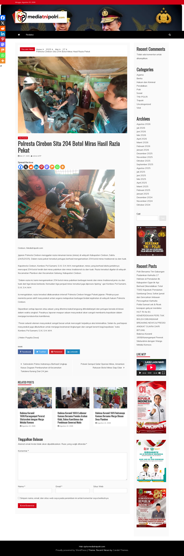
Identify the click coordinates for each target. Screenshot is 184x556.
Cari (138, 213)
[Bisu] (159, 373)
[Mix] (52, 167)
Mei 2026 (141, 135)
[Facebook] (20, 167)
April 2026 (142, 138)
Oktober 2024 (143, 204)
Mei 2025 (141, 179)
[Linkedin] (36, 167)
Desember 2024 (144, 197)
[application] (151, 367)
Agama (140, 74)
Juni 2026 (141, 131)
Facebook (26, 351)
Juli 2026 (141, 127)
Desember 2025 (144, 153)
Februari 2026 (143, 146)
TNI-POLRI (23, 138)
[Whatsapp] (57, 167)
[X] (25, 167)
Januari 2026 (143, 149)
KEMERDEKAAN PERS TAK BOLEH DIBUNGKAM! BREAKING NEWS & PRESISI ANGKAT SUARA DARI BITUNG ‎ (151, 322)
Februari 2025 (143, 190)
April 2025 (142, 182)
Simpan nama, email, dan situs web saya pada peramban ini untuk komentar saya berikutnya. (64, 498)
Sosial (139, 93)
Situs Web (98, 486)
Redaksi (30, 34)
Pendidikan (142, 85)
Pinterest (57, 351)
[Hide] (1, 66)
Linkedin (73, 351)
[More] (62, 167)
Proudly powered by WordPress (71, 550)
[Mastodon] (46, 167)
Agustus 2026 (143, 124)
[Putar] (140, 373)
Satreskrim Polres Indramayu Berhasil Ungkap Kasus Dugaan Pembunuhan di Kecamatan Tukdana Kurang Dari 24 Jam (44, 368)
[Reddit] (31, 167)
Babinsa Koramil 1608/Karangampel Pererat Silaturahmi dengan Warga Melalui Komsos (32, 417)
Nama (21, 486)
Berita (139, 78)
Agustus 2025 (143, 168)
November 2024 (145, 201)
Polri (139, 89)
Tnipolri (140, 100)
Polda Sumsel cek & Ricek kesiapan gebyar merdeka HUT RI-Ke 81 (149, 308)
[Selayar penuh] (163, 373)
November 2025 (145, 157)
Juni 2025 (141, 175)
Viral (139, 107)
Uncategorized (144, 104)
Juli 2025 (141, 171)
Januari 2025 (143, 193)
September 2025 (145, 164)
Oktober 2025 (143, 160)
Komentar (23, 450)
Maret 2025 (142, 186)
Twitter (42, 351)
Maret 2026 (142, 142)
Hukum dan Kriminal (146, 82)
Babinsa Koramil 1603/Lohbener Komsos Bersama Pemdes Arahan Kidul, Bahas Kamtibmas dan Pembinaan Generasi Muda (72, 417)
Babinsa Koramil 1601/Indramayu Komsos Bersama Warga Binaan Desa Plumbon (110, 416)
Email (59, 486)
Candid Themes (120, 550)
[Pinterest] (41, 167)
